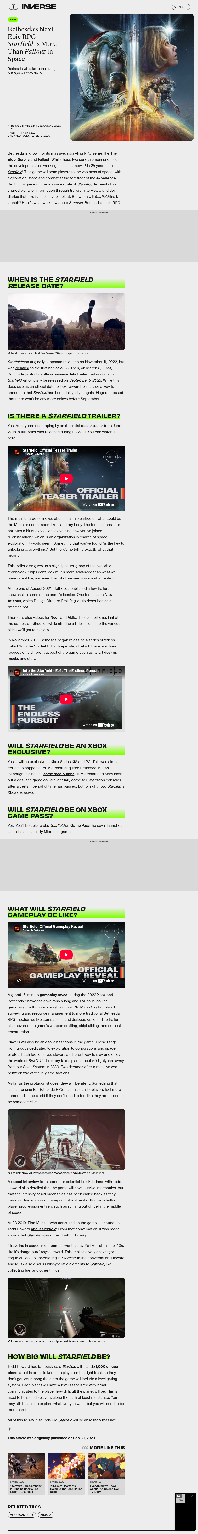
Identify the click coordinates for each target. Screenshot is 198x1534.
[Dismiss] (192, 1496)
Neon (55, 617)
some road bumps (58, 774)
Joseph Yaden (23, 125)
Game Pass (80, 825)
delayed (22, 368)
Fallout (43, 159)
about (36, 1229)
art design (107, 652)
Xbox (44, 1515)
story (55, 1060)
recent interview (25, 1181)
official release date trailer (65, 374)
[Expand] (179, 1496)
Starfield (49, 1229)
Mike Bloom (40, 125)
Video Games (19, 1515)
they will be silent (75, 1083)
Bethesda (101, 184)
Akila (72, 617)
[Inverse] (39, 6)
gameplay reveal (54, 994)
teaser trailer (92, 425)
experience (106, 178)
